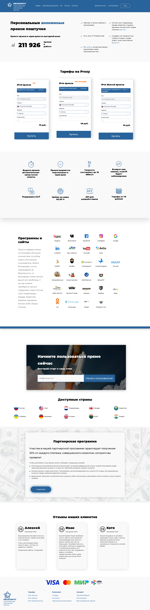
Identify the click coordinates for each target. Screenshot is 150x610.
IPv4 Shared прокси (35, 601)
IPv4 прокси (32, 598)
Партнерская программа (50, 5)
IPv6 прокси (32, 595)
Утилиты (67, 5)
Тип (18, 95)
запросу (89, 47)
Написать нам (101, 5)
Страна (19, 103)
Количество (21, 117)
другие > (123, 30)
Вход (125, 5)
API (61, 5)
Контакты (75, 5)
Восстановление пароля (86, 601)
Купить (31, 135)
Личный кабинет (83, 595)
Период (19, 110)
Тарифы (38, 5)
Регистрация (114, 5)
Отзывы (55, 595)
